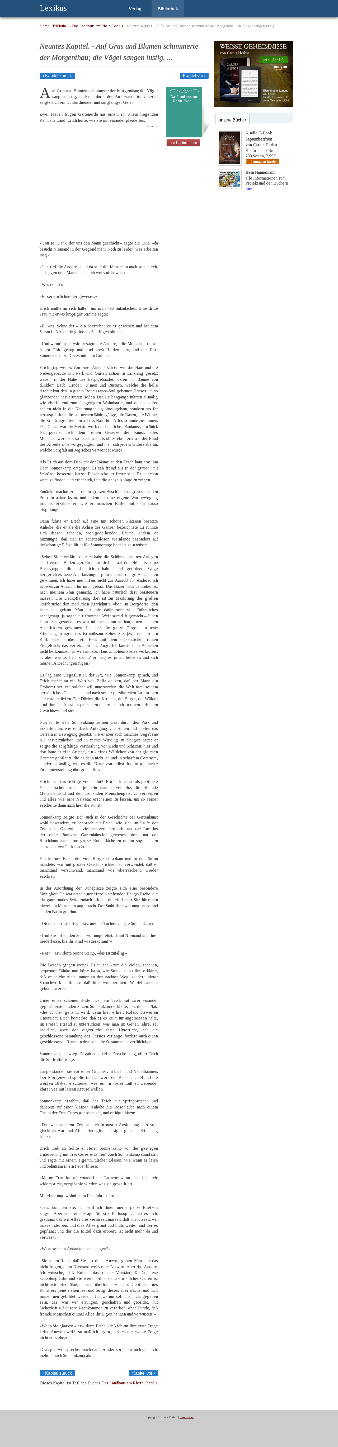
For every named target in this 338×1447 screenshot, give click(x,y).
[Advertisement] (99, 180)
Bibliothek (168, 9)
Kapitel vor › (194, 75)
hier (249, 188)
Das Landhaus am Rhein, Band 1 (97, 26)
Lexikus (53, 8)
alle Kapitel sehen (183, 143)
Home (44, 26)
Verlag (135, 9)
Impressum (187, 1417)
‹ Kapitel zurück (57, 75)
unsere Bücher (232, 120)
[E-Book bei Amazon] (253, 105)
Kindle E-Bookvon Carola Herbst (261, 139)
